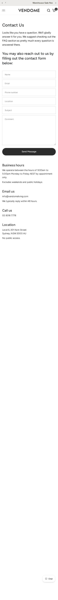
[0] (53, 10)
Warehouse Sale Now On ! (32, 2)
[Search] (48, 10)
